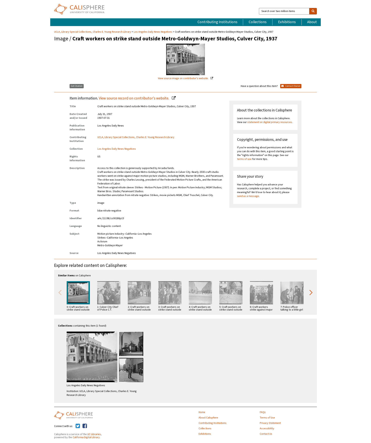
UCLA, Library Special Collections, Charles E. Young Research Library (93, 32)
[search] (313, 11)
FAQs (263, 412)
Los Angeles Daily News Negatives (153, 32)
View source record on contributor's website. (134, 98)
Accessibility (267, 428)
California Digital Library (86, 437)
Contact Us (266, 434)
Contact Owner (292, 86)
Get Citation (77, 86)
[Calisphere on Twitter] (78, 426)
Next (311, 292)
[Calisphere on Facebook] (85, 426)
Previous (60, 292)
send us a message (248, 196)
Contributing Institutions (217, 22)
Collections (257, 22)
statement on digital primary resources (269, 122)
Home (202, 412)
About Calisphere (208, 417)
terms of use (244, 159)
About (312, 22)
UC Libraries (94, 434)
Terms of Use (267, 417)
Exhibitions (287, 22)
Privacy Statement (270, 423)
